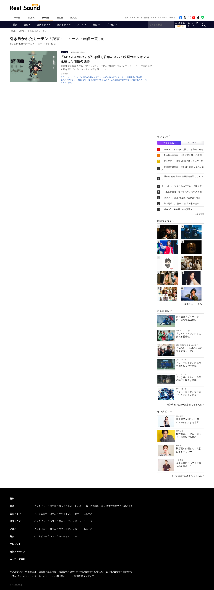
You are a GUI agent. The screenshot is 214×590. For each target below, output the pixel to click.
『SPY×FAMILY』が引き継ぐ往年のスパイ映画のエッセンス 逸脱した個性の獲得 (107, 58)
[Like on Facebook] (180, 17)
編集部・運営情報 (47, 571)
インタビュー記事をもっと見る (186, 475)
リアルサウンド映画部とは (23, 571)
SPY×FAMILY (110, 77)
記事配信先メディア (84, 576)
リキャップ (64, 513)
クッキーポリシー (43, 576)
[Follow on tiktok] (198, 17)
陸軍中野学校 (122, 80)
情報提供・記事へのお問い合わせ (75, 571)
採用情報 (127, 571)
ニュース (83, 505)
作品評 (53, 505)
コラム (62, 505)
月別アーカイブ (17, 551)
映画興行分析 (97, 505)
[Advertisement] (128, 7)
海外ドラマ (62, 24)
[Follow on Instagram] (189, 17)
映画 (26, 24)
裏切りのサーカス (107, 80)
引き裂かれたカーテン (138, 80)
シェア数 (192, 143)
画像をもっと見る (193, 304)
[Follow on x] (185, 17)
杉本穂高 (88, 77)
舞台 (95, 24)
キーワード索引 (17, 559)
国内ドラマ (42, 24)
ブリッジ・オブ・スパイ (72, 77)
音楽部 (181, 22)
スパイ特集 (67, 82)
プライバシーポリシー (21, 576)
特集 (15, 24)
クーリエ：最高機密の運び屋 (129, 77)
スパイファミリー (69, 80)
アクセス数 (168, 143)
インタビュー (40, 505)
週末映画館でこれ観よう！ (119, 505)
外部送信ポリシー (63, 576)
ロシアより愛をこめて (88, 80)
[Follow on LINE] (202, 17)
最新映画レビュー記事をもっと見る (184, 404)
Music (31, 17)
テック (194, 22)
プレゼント (111, 24)
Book (73, 17)
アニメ (80, 24)
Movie (45, 17)
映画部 (180, 26)
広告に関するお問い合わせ (107, 571)
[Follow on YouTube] (193, 17)
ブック (194, 26)
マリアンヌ (98, 77)
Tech (60, 17)
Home (17, 17)
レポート (72, 505)
